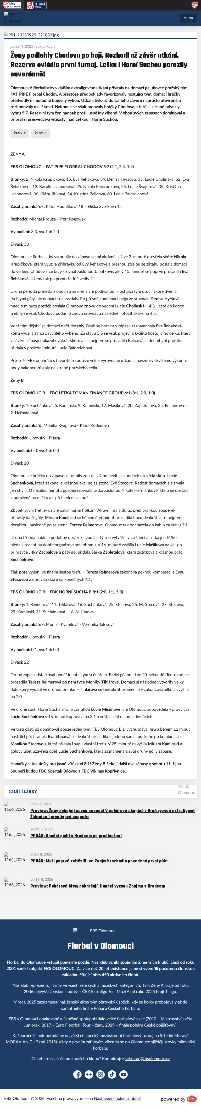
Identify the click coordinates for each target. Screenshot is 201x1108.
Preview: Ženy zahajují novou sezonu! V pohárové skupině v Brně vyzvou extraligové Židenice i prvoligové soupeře (112, 813)
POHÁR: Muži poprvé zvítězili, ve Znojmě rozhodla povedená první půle (99, 861)
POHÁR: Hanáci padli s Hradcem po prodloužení (76, 836)
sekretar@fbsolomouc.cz (147, 1059)
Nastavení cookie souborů (118, 1098)
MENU (188, 18)
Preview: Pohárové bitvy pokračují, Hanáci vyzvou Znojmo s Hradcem (97, 886)
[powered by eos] (179, 1098)
